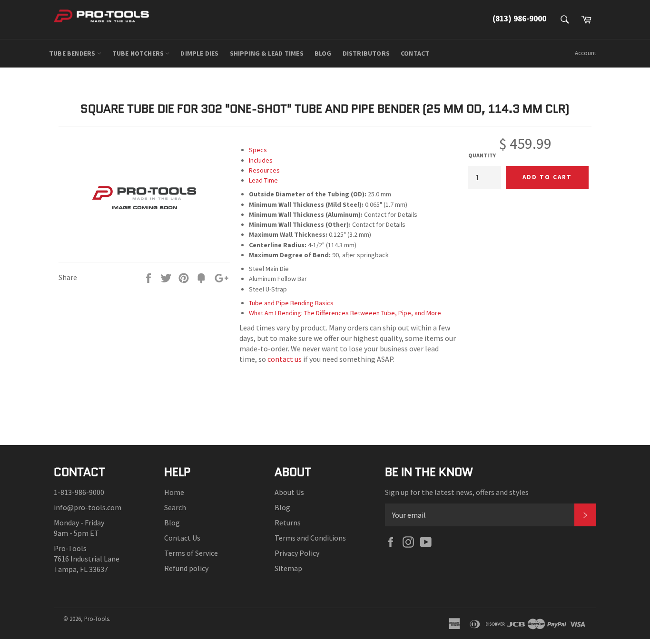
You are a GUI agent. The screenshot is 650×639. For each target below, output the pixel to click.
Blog (172, 522)
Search (175, 507)
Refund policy (186, 568)
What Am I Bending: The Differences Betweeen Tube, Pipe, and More (345, 313)
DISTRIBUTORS (366, 53)
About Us (289, 492)
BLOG (323, 53)
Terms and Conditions (310, 537)
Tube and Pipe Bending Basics (291, 303)
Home (174, 492)
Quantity (482, 155)
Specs (258, 149)
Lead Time (263, 180)
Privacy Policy (297, 553)
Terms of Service (191, 553)
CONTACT (415, 53)
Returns (288, 522)
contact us (284, 359)
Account (585, 53)
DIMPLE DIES (199, 53)
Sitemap (288, 568)
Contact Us (182, 537)
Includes (261, 160)
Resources (264, 170)
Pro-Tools (96, 618)
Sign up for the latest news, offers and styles (457, 492)
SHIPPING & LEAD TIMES (267, 53)
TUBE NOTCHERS (139, 53)
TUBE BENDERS (73, 53)
